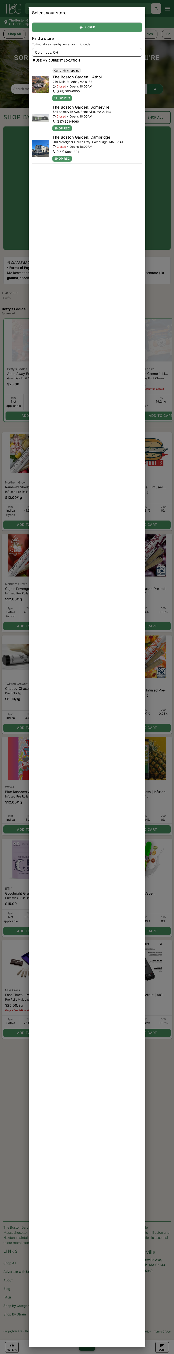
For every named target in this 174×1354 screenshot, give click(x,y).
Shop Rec (62, 98)
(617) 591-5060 (68, 121)
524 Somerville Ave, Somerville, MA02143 (81, 111)
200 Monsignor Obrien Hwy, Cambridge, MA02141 (87, 142)
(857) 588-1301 (68, 151)
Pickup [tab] (90, 27)
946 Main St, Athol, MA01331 (73, 81)
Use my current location (58, 60)
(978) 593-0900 (68, 91)
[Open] (138, 52)
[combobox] (83, 52)
